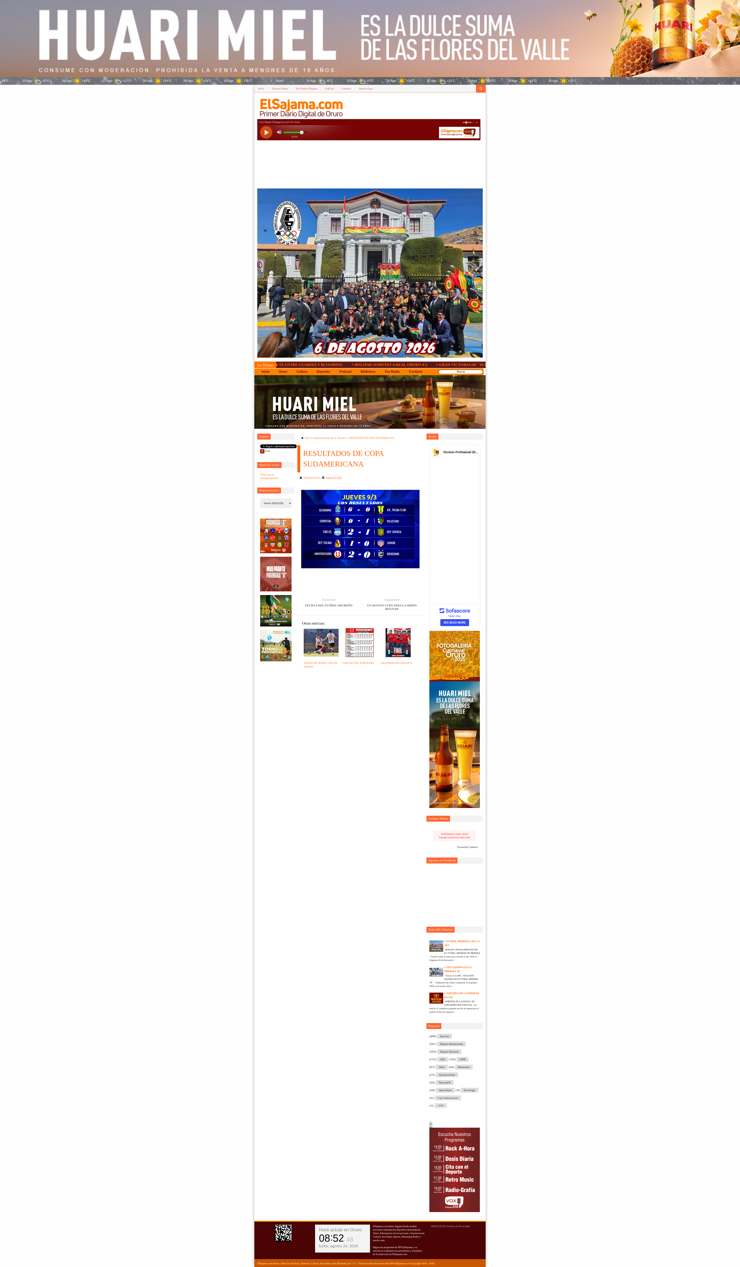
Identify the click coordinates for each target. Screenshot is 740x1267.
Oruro (442, 1067)
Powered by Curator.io (467, 847)
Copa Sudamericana (447, 1097)
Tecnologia (469, 1090)
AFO (442, 1059)
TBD (353, 1263)
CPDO (440, 1105)
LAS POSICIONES (466, 364)
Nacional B (445, 1082)
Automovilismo (447, 1074)
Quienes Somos (280, 88)
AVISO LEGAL (438, 1226)
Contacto (346, 88)
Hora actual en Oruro (340, 1229)
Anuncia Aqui (366, 88)
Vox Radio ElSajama (306, 88)
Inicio (261, 88)
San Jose (444, 1036)
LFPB (463, 1059)
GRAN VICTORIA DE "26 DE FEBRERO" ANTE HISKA (389, 364)
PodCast (329, 88)
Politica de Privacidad (458, 1226)
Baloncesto (464, 1067)
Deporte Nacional (449, 1051)
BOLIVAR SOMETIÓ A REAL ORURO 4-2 (293, 364)
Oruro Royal (445, 1090)
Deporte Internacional (324, 438)
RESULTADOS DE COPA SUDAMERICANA (372, 438)
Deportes (341, 438)
